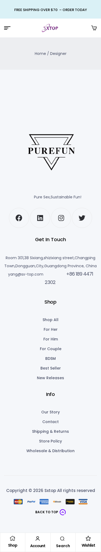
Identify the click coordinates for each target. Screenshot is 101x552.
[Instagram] (61, 218)
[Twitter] (82, 218)
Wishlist (88, 545)
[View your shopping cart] (94, 28)
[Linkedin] (40, 218)
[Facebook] (19, 218)
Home (40, 53)
